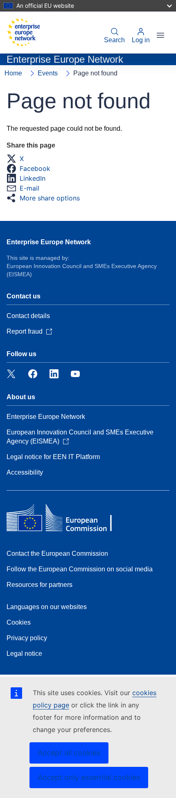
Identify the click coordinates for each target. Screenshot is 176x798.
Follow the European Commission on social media (80, 569)
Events (48, 73)
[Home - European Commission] (23, 32)
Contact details (28, 315)
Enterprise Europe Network (49, 242)
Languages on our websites (47, 606)
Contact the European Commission (57, 553)
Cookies (19, 622)
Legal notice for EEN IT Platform (53, 456)
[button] (18, 159)
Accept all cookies (69, 752)
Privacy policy (27, 637)
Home (13, 73)
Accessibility (25, 472)
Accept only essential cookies (89, 777)
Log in (141, 39)
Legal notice (24, 653)
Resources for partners (39, 584)
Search (114, 39)
